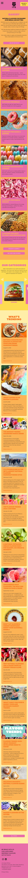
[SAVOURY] (14, 291)
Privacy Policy (5, 872)
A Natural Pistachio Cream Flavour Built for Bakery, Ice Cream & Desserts (13, 547)
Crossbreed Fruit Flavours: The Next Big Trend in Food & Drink (13, 586)
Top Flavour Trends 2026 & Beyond (12, 508)
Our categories (7, 851)
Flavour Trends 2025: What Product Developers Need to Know (12, 744)
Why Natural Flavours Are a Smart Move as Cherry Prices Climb (13, 666)
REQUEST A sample (14, 248)
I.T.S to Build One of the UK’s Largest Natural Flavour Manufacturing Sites (13, 472)
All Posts (14, 835)
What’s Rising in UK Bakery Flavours (11, 398)
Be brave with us (8, 849)
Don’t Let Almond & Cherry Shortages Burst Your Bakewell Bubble (12, 627)
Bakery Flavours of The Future (13, 814)
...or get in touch (14, 43)
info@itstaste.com (6, 867)
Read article (6, 360)
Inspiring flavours (9, 853)
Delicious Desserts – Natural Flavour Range (13, 783)
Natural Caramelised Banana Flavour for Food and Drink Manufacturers (13, 342)
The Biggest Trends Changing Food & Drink (13, 433)
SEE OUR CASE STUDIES (14, 253)
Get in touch (6, 855)
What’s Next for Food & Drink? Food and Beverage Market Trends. (13, 705)
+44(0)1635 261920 (6, 869)
